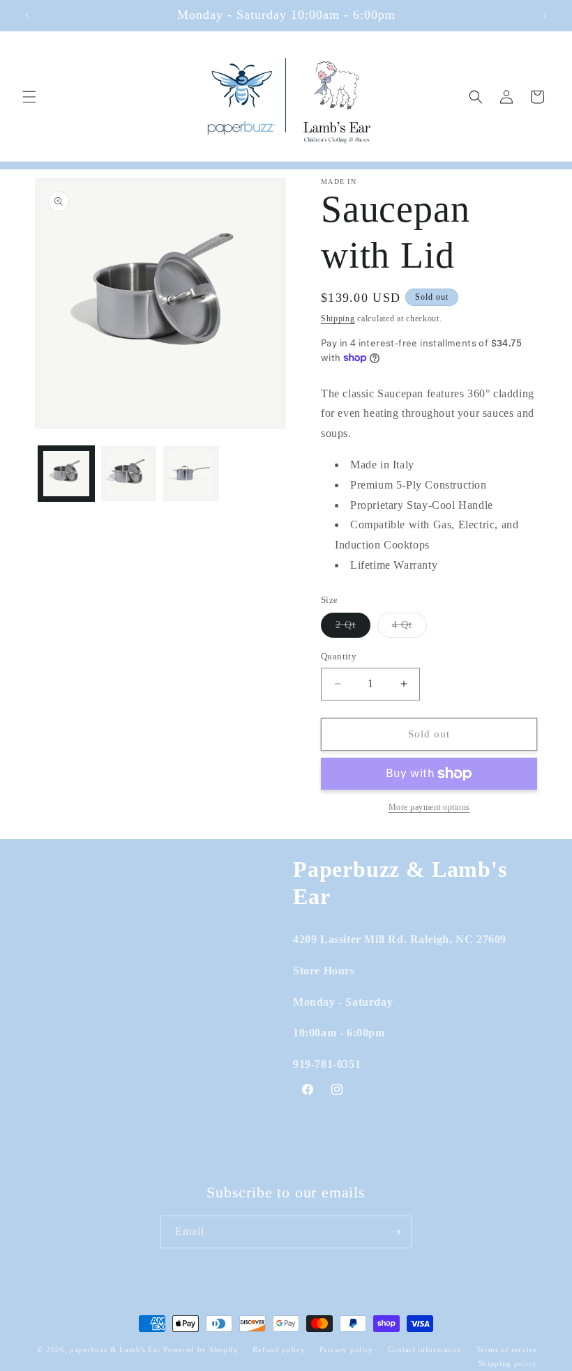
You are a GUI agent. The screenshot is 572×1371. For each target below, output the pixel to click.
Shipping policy (508, 1363)
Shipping (338, 318)
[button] (29, 97)
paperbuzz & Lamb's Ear (115, 1349)
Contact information (425, 1349)
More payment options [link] (429, 807)
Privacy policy (346, 1349)
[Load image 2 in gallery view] (129, 474)
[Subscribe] (395, 1232)
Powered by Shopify (201, 1349)
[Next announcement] (544, 15)
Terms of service (506, 1349)
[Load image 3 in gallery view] (191, 474)
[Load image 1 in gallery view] (66, 474)
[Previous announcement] (27, 15)
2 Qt (353, 628)
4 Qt (409, 628)
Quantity (338, 656)
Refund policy (279, 1349)
